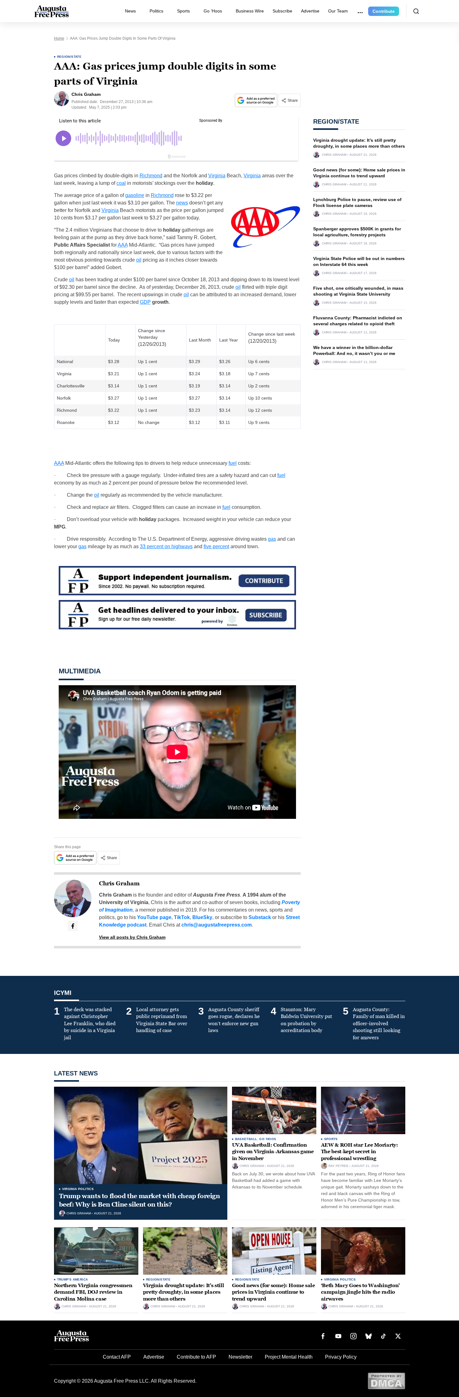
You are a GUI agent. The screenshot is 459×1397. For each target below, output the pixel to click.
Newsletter (240, 1357)
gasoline (134, 195)
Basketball (246, 1139)
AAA (123, 245)
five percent (216, 546)
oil (138, 260)
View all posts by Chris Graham (132, 937)
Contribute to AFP (196, 1357)
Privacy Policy (341, 1357)
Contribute (384, 11)
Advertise (310, 10)
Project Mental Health (289, 1357)
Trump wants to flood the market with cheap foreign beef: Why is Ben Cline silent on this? (139, 1200)
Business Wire (250, 10)
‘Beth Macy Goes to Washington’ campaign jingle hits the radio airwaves (360, 1292)
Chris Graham (119, 883)
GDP (145, 302)
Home (59, 38)
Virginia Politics (78, 1189)
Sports (183, 10)
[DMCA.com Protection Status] (386, 1380)
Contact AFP (117, 1357)
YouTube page (154, 917)
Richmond (151, 175)
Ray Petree (338, 1166)
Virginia (216, 175)
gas (272, 539)
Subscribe (282, 10)
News (130, 10)
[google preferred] (257, 100)
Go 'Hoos (267, 1139)
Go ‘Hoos (213, 10)
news (182, 202)
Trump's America (72, 1279)
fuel (233, 463)
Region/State (69, 56)
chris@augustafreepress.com (216, 924)
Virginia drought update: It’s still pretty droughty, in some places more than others (183, 1292)
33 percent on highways (166, 546)
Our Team (338, 10)
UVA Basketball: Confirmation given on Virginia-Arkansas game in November (273, 1152)
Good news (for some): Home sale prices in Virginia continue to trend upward (273, 1292)
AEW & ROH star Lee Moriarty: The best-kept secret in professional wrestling (359, 1152)
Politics (156, 10)
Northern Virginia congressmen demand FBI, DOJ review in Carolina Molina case (93, 1292)
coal (121, 183)
